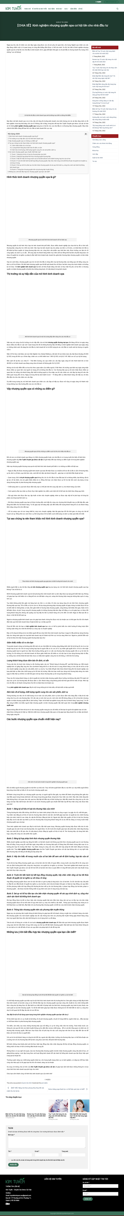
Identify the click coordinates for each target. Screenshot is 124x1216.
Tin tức (94, 161)
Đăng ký (88, 1199)
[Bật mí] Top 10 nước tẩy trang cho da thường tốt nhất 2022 (104, 110)
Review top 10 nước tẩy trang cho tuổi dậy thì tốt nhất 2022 (104, 61)
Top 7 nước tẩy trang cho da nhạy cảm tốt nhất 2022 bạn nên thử (104, 69)
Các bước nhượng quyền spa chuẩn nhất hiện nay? (25, 152)
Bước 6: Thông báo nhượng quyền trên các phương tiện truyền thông (33, 169)
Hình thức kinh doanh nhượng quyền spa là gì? (23, 136)
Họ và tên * (86, 1182)
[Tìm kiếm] (117, 9)
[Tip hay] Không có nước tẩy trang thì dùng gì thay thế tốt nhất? (104, 94)
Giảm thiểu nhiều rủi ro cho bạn (21, 145)
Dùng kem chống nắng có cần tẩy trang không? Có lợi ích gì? (103, 102)
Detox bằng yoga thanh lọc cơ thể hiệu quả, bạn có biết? (66, 1089)
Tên (9, 1151)
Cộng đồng (73, 9)
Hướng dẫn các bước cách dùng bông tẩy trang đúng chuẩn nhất (104, 118)
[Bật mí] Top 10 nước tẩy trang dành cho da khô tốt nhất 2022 (103, 52)
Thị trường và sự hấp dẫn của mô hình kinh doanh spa (26, 138)
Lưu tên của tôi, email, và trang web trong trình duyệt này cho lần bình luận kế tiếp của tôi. (38, 1160)
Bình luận (11, 1135)
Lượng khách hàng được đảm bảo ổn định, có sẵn (27, 147)
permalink (44, 1083)
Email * (85, 1190)
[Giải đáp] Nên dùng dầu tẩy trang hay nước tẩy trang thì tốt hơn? (104, 85)
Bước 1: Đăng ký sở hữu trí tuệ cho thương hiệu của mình (29, 154)
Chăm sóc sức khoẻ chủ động (102, 143)
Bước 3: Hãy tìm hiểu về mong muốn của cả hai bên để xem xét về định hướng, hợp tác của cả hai (41, 158)
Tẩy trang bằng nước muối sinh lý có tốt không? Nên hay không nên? (104, 127)
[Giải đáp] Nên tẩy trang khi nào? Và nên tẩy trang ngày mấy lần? (103, 77)
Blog (66, 9)
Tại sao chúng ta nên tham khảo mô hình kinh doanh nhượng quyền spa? (32, 143)
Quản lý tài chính (62, 22)
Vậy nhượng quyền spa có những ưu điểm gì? (23, 141)
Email (37, 1151)
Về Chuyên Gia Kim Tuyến (39, 9)
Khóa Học (59, 9)
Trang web (65, 1151)
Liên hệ (80, 9)
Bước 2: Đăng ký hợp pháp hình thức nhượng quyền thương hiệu (31, 156)
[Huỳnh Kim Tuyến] (13, 7)
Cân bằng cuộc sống (99, 140)
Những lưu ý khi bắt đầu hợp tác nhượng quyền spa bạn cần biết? (29, 172)
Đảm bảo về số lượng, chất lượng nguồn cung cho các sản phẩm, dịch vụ (34, 150)
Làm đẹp (95, 154)
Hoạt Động (51, 9)
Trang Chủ (27, 9)
